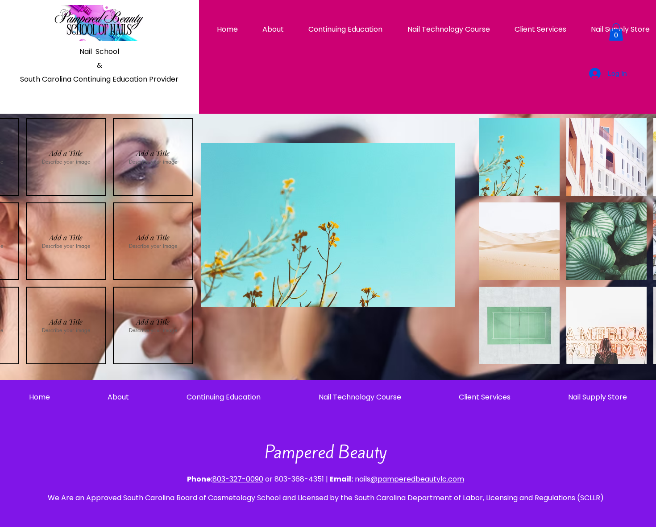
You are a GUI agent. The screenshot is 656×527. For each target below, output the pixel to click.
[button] (616, 32)
